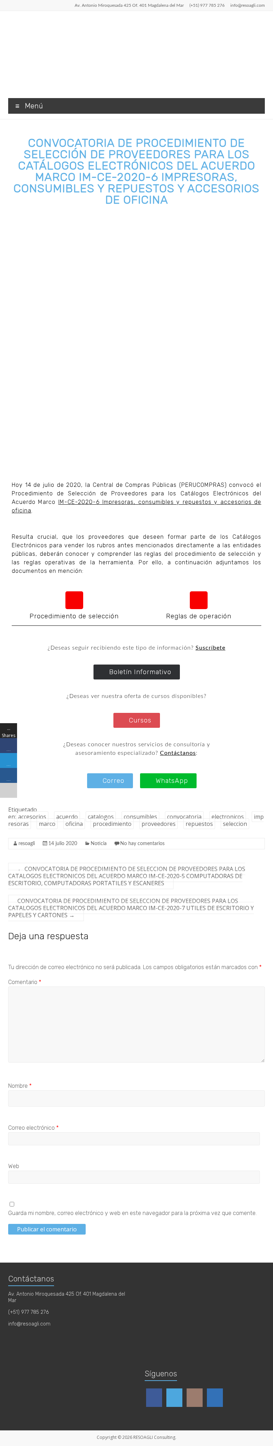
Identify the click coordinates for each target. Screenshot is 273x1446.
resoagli (26, 843)
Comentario (24, 982)
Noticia (99, 843)
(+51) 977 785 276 (207, 5)
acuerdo (67, 817)
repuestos (199, 824)
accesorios (32, 817)
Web (13, 1166)
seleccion (235, 824)
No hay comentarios (142, 843)
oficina (74, 824)
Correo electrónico (33, 1127)
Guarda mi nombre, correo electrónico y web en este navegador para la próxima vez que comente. (132, 1213)
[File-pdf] (74, 600)
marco (47, 824)
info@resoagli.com (247, 5)
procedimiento (112, 824)
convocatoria (184, 817)
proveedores (158, 824)
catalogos (101, 817)
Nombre (20, 1085)
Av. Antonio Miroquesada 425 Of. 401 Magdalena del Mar (129, 5)
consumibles (140, 817)
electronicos (228, 817)
